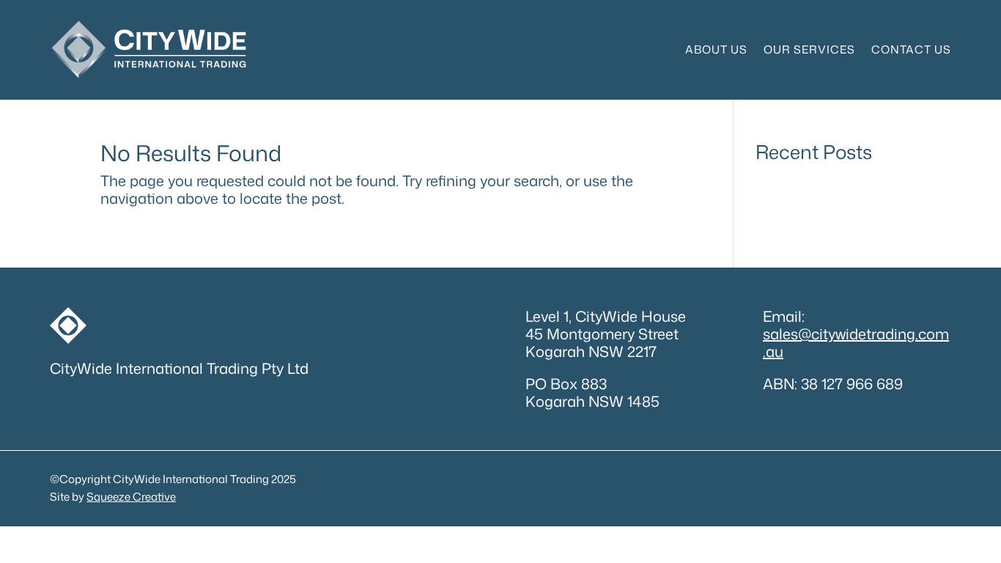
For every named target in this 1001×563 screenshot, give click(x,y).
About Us (716, 49)
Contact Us (911, 49)
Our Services (809, 49)
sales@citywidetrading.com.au (856, 342)
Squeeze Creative (131, 496)
